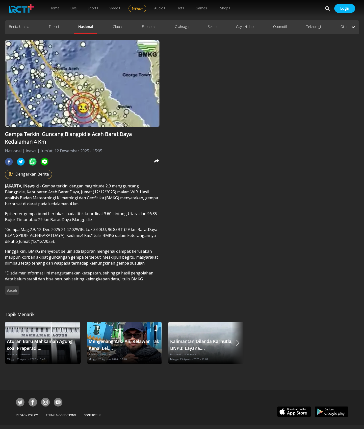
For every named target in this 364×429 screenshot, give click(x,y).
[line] (45, 162)
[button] (238, 343)
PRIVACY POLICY (27, 415)
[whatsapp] (33, 162)
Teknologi (313, 26)
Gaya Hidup (245, 26)
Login (344, 8)
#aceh (12, 290)
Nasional (85, 26)
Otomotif (280, 26)
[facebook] (9, 162)
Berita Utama (19, 26)
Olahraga (181, 26)
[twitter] (21, 162)
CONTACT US (92, 415)
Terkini (54, 26)
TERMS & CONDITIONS (61, 415)
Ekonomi (148, 26)
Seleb (212, 26)
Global (117, 26)
